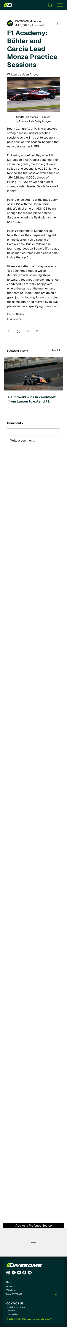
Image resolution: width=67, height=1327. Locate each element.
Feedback (11, 1310)
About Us (10, 1286)
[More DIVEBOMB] (56, 1294)
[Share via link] (36, 331)
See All (55, 350)
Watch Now (11, 1290)
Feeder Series (15, 314)
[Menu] (60, 5)
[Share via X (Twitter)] (18, 331)
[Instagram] (8, 1272)
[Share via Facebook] (9, 331)
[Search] (50, 5)
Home (9, 1282)
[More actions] (57, 23)
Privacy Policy (12, 1314)
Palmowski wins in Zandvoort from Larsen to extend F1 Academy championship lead (32, 399)
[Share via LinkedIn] (27, 331)
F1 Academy (14, 319)
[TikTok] (24, 1272)
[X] (14, 1272)
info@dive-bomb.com (16, 1307)
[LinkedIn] (30, 1272)
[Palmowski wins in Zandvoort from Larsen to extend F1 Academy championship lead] (33, 373)
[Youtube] (19, 1272)
